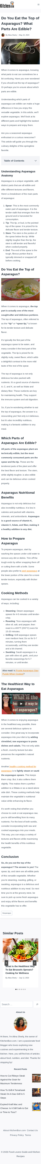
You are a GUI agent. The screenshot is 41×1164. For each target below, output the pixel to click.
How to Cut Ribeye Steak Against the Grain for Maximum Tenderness (12, 1080)
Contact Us (32, 1130)
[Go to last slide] (6, 963)
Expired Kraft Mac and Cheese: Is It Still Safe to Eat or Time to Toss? (14, 1108)
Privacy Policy (17, 1135)
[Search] (37, 1004)
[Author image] (3, 35)
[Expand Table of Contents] (35, 160)
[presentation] (20, 950)
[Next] (34, 963)
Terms (28, 1135)
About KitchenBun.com (14, 1130)
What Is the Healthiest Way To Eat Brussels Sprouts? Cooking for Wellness (20, 969)
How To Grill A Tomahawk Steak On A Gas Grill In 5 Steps (12, 1094)
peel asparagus (29, 571)
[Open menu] (38, 4)
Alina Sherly (12, 35)
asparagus (6, 913)
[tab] (16, 989)
